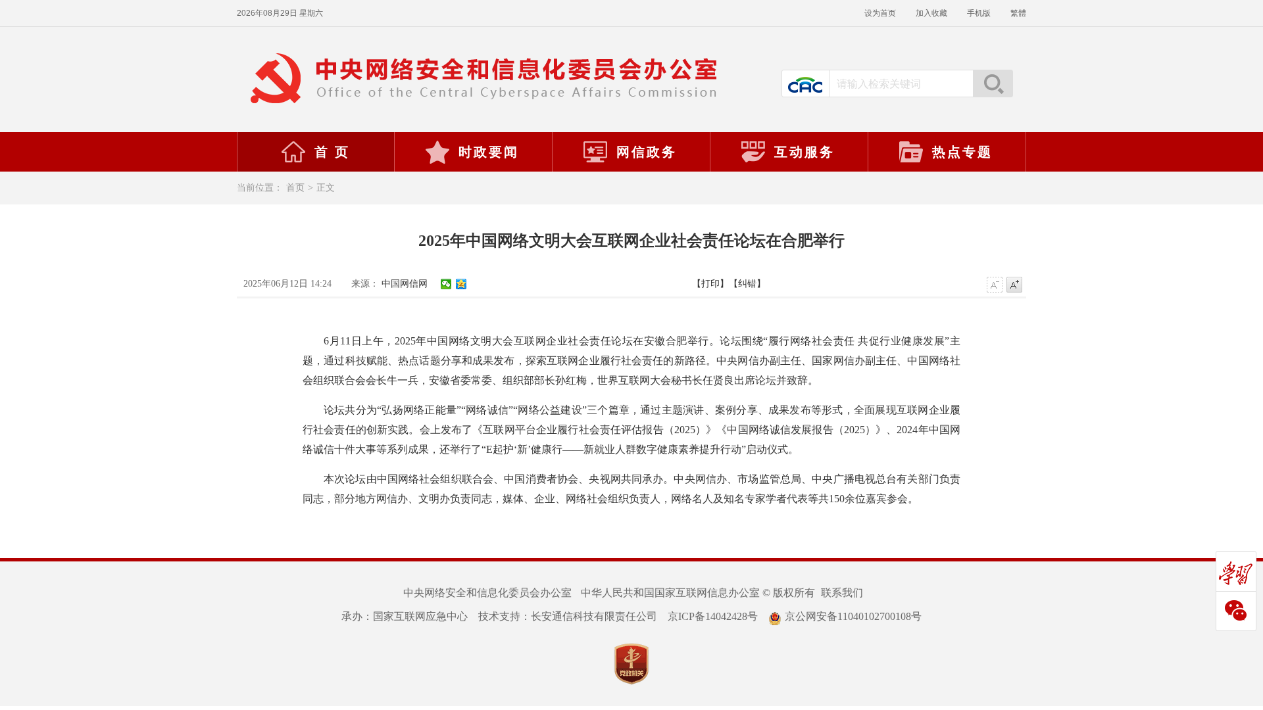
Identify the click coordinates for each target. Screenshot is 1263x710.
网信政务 (646, 152)
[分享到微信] (446, 284)
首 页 (332, 152)
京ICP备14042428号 (713, 616)
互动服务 (804, 152)
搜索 (992, 83)
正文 (325, 188)
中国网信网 (405, 284)
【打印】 (710, 284)
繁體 (1018, 13)
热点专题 (962, 152)
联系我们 (842, 592)
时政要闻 (488, 152)
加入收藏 (931, 13)
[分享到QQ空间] (461, 284)
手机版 (979, 13)
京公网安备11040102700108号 (853, 616)
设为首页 (880, 13)
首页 (295, 188)
